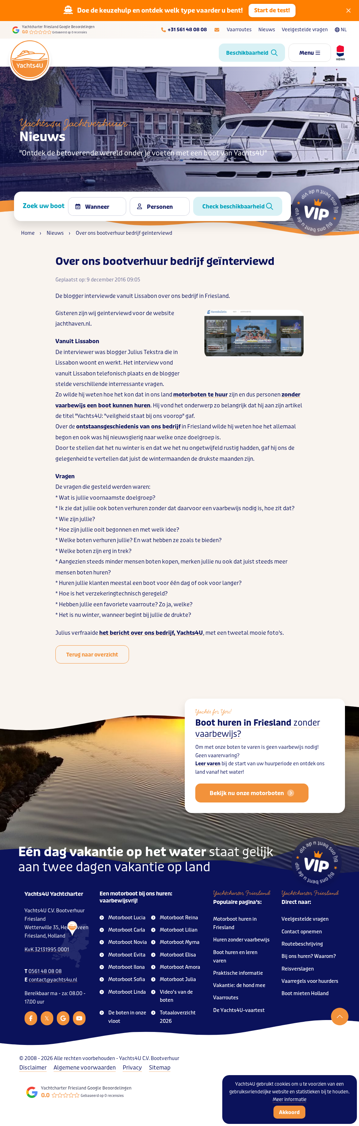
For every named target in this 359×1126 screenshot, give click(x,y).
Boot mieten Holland (305, 993)
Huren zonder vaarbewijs (241, 940)
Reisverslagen (298, 969)
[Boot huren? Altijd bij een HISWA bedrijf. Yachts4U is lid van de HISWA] (338, 53)
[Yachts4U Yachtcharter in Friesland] (71, 944)
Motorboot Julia (178, 979)
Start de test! (272, 10)
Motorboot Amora (180, 967)
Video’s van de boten (176, 996)
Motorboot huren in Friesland (235, 923)
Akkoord (289, 1112)
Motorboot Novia (127, 942)
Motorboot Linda (127, 992)
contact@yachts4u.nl (53, 980)
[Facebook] (31, 1018)
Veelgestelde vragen (305, 30)
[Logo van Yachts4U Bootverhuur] (30, 60)
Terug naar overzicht (92, 654)
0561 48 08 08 (45, 971)
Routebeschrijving (302, 944)
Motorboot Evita (126, 955)
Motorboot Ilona (126, 967)
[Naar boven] (339, 1016)
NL (344, 30)
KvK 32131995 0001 (47, 949)
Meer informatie (289, 1099)
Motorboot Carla (126, 930)
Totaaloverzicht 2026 (178, 1017)
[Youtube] (79, 1018)
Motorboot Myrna (179, 942)
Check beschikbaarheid (234, 206)
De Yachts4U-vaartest (239, 1010)
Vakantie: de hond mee (239, 985)
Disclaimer (33, 1067)
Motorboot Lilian (178, 930)
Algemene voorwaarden (85, 1067)
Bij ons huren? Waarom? (309, 956)
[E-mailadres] (216, 30)
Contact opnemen (302, 931)
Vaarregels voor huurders (310, 981)
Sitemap (159, 1067)
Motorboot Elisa (178, 955)
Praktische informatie (238, 973)
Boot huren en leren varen (235, 956)
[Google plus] (63, 1018)
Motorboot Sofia (126, 979)
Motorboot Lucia (126, 917)
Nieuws (266, 30)
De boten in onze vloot (127, 1017)
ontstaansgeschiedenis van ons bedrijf (128, 426)
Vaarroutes (239, 30)
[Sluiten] (348, 10)
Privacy (132, 1067)
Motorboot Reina (179, 917)
